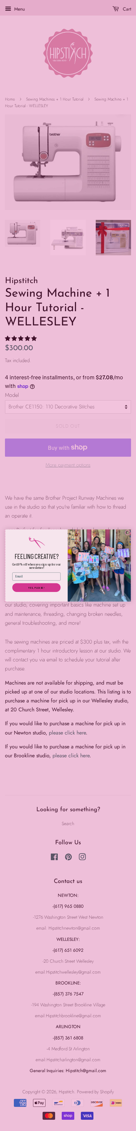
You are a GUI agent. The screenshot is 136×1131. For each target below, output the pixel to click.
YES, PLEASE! (36, 587)
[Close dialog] (127, 532)
